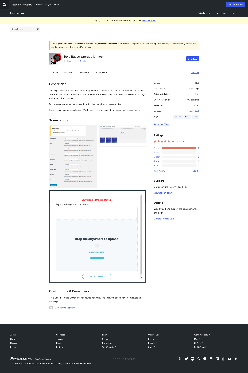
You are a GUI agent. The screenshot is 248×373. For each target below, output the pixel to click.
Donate (152, 343)
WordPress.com (202, 335)
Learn (104, 335)
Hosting (13, 343)
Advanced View (161, 124)
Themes (59, 339)
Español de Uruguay (43, 359)
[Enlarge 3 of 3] (143, 193)
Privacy (13, 347)
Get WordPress (236, 4)
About (13, 335)
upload (195, 117)
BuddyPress (200, 347)
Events (151, 339)
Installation (83, 72)
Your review (159, 171)
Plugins (59, 343)
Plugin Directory (17, 13)
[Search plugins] (37, 29)
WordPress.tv (109, 347)
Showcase (60, 335)
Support (195, 72)
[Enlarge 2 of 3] (143, 128)
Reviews (68, 72)
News (12, 339)
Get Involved (153, 335)
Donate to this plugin (164, 218)
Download (192, 59)
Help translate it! (149, 20)
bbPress (199, 343)
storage (187, 117)
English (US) (194, 111)
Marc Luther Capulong (77, 61)
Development (101, 72)
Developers (107, 343)
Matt (197, 339)
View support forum (163, 193)
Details (55, 72)
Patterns (60, 347)
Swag (151, 347)
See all (196, 171)
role (180, 117)
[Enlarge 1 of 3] (93, 128)
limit (175, 117)
